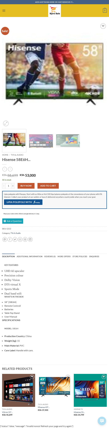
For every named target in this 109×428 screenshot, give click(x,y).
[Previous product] (10, 169)
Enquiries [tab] (94, 256)
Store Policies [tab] (80, 256)
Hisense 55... (79, 412)
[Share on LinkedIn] (30, 239)
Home (5, 155)
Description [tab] (8, 256)
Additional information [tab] (30, 256)
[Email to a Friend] (20, 239)
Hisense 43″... (44, 407)
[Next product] (4, 169)
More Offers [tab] (64, 256)
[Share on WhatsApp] (4, 239)
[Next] (101, 74)
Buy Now (26, 185)
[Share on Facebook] (10, 239)
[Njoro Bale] (54, 10)
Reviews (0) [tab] (50, 256)
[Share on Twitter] (15, 239)
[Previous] (7, 74)
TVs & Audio (17, 155)
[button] (4, 10)
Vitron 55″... (7, 412)
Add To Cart (48, 185)
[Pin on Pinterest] (25, 239)
